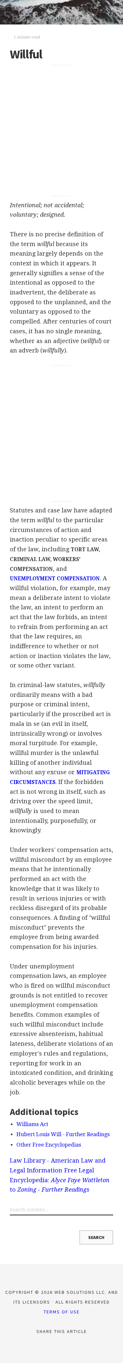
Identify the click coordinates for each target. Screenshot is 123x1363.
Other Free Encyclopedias (48, 1145)
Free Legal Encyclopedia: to (60, 1180)
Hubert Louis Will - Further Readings (63, 1134)
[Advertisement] (61, 131)
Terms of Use (62, 1312)
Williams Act (32, 1124)
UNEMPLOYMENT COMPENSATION (55, 579)
